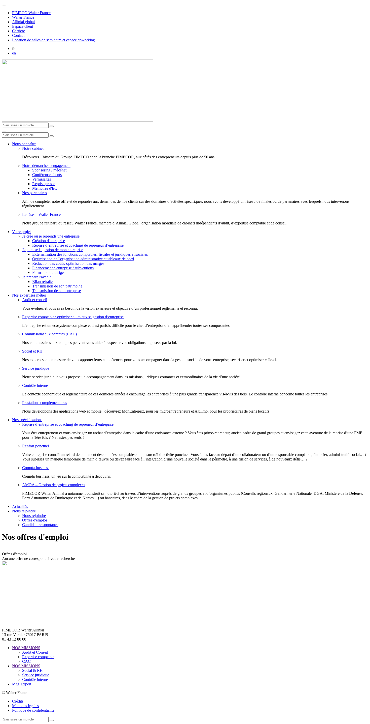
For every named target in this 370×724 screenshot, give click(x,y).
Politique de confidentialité (33, 710)
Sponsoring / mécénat (49, 170)
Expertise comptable (38, 657)
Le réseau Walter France (41, 214)
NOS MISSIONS (26, 648)
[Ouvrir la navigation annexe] (4, 5)
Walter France (23, 17)
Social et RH (32, 351)
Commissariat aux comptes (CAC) (49, 334)
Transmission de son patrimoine (57, 286)
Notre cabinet (33, 148)
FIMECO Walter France (31, 13)
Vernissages (41, 179)
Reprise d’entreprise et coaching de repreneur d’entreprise (78, 245)
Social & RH (32, 670)
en (14, 53)
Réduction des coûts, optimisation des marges (68, 263)
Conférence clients (47, 174)
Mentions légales (25, 706)
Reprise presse (43, 184)
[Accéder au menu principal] (4, 131)
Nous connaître (24, 144)
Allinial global (23, 22)
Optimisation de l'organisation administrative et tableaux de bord (83, 259)
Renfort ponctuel (35, 446)
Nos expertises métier (29, 295)
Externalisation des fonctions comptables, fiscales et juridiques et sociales (90, 254)
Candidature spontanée (40, 525)
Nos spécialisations (27, 420)
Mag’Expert (21, 684)
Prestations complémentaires (44, 402)
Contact (18, 35)
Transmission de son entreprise (56, 290)
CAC (26, 661)
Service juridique (35, 368)
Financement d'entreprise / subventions (63, 268)
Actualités (20, 506)
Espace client (22, 26)
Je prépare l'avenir (36, 277)
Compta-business (35, 468)
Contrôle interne (35, 385)
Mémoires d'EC (44, 188)
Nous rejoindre (24, 511)
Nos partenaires (34, 193)
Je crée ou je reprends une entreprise (51, 236)
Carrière (18, 31)
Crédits (17, 701)
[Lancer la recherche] (52, 126)
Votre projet (21, 231)
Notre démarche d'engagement (46, 165)
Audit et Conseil (35, 652)
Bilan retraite (42, 281)
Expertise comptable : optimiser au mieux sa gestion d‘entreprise (73, 317)
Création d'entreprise (48, 241)
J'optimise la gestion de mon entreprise (52, 250)
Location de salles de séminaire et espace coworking (53, 40)
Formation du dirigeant (50, 272)
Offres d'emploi (34, 520)
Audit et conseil (34, 300)
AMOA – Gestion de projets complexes (53, 485)
